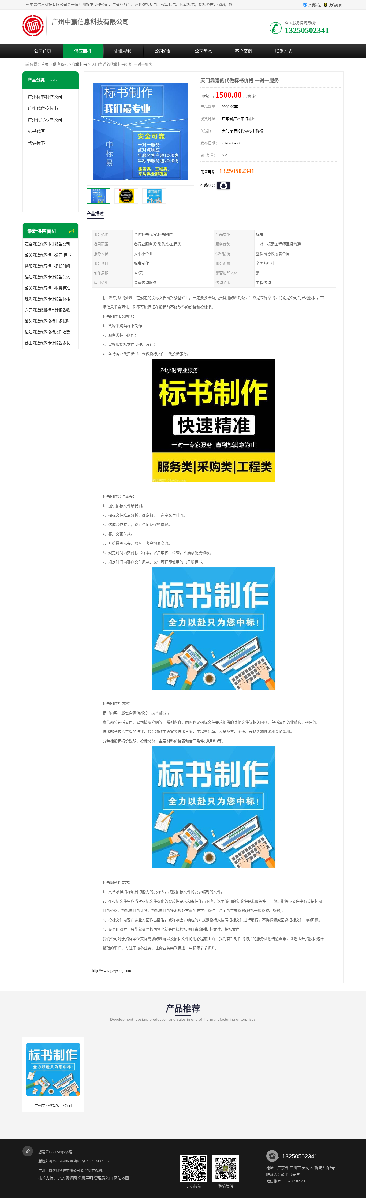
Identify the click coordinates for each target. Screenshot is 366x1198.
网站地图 (121, 1178)
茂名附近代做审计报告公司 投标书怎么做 (50, 244)
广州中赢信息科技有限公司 (59, 1171)
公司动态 (203, 51)
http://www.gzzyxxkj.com (111, 971)
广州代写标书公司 (45, 120)
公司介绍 (163, 51)
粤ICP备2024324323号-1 (92, 1161)
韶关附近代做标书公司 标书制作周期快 (50, 255)
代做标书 (79, 64)
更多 (72, 231)
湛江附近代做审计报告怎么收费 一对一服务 (50, 277)
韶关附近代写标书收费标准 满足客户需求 (50, 288)
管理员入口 (103, 1178)
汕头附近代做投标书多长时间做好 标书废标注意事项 (50, 321)
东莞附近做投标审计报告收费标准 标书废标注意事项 (50, 310)
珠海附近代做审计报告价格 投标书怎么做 (50, 299)
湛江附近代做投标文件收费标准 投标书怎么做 (50, 332)
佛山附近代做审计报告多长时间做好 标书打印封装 (50, 343)
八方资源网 (67, 1178)
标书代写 (36, 131)
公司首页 (42, 51)
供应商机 (82, 51)
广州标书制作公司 (45, 97)
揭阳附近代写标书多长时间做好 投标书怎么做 (50, 266)
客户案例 (243, 51)
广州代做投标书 (43, 108)
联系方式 (283, 51)
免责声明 (85, 1178)
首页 (44, 64)
